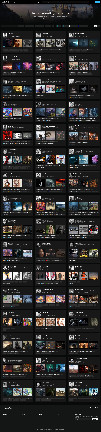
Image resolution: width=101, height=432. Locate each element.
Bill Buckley (78, 243)
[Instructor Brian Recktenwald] (5, 360)
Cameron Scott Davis (47, 289)
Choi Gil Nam (78, 335)
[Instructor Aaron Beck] (38, 35)
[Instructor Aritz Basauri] (38, 221)
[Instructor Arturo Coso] (71, 267)
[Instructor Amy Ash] (5, 35)
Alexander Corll (12, 56)
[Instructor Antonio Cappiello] (71, 35)
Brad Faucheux (79, 289)
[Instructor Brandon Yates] (71, 384)
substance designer (55, 260)
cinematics (20, 49)
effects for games (86, 49)
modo (44, 120)
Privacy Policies (59, 419)
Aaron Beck (45, 33)
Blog (21, 423)
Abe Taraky (11, 197)
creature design (24, 141)
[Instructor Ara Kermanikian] (5, 337)
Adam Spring (78, 174)
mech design (58, 49)
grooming (4, 235)
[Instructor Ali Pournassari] (38, 151)
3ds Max (65, 26)
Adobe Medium (73, 26)
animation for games (40, 165)
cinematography (13, 72)
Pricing (37, 2)
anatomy (4, 281)
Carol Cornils (45, 266)
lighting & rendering (53, 72)
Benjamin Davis (12, 289)
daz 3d (44, 376)
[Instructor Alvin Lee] (5, 104)
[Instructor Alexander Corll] (5, 58)
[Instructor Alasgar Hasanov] (38, 58)
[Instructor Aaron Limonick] (38, 104)
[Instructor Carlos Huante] (71, 314)
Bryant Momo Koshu (47, 335)
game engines (87, 375)
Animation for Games (29, 26)
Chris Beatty (78, 220)
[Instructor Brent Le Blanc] (38, 244)
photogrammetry (22, 351)
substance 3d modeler (87, 74)
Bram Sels (44, 359)
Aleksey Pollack (12, 149)
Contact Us (5, 419)
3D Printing (21, 26)
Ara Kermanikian (12, 335)
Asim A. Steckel (12, 382)
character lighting (6, 72)
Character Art (47, 26)
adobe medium (73, 74)
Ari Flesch (11, 312)
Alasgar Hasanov (46, 56)
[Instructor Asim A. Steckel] (5, 384)
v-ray (61, 214)
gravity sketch (16, 168)
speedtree (44, 143)
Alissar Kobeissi (46, 80)
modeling (25, 235)
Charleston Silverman (81, 358)
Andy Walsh (78, 197)
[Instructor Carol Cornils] (38, 267)
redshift (56, 214)
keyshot (80, 74)
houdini (72, 50)
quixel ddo (18, 143)
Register (97, 2)
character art (5, 49)
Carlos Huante (79, 312)
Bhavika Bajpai (12, 220)
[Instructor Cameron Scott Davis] (38, 291)
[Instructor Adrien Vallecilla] (38, 198)
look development (19, 235)
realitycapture (11, 353)
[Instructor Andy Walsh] (71, 198)
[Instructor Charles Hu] (38, 314)
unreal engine (84, 50)
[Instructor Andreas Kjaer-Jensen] (5, 81)
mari (94, 191)
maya (22, 50)
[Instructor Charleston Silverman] (71, 360)
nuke (14, 74)
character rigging (89, 118)
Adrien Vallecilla (46, 197)
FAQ (3, 421)
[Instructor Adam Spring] (71, 175)
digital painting (51, 49)
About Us (4, 416)
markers (20, 281)
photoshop (39, 50)
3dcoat (39, 120)
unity (43, 167)
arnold (5, 74)
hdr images (18, 95)
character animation (40, 95)
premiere (50, 191)
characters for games (12, 49)
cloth (24, 49)
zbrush (27, 50)
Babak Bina (11, 243)
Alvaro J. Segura (79, 150)
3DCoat (59, 26)
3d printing (5, 351)
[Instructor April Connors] (5, 267)
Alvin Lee (10, 103)
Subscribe (95, 419)
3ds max (5, 143)
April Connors (12, 266)
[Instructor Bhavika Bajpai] (5, 221)
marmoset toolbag (13, 376)
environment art (44, 118)
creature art (38, 398)
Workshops (13, 2)
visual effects (93, 165)
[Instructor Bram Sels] (38, 360)
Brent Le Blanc (46, 243)
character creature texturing (80, 118)
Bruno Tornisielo (46, 382)
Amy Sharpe (11, 174)
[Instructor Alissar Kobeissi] (38, 81)
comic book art (5, 118)
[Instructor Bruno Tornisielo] (38, 384)
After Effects (81, 26)
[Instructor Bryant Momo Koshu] (38, 337)
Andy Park (78, 125)
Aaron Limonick (46, 103)
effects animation (79, 49)
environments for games (87, 235)
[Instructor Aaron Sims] (38, 175)
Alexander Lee (79, 80)
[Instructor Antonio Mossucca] (71, 104)
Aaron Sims (45, 174)
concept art (46, 49)
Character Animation (39, 26)
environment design (52, 118)
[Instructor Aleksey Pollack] (5, 151)
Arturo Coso (78, 266)
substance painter (88, 120)
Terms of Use (59, 416)
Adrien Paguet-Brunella (48, 126)
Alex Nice (10, 126)
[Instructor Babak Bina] (5, 244)
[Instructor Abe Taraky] (5, 198)
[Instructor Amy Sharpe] (5, 175)
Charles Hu (45, 312)
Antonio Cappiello (80, 33)
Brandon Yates (79, 382)
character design (39, 49)
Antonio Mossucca (80, 103)
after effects (73, 237)
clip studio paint (7, 283)
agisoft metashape (74, 191)
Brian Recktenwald (13, 359)
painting (25, 281)
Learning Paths (22, 2)
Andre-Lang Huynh (80, 56)
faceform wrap (6, 50)
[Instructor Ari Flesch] (5, 314)
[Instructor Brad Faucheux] (71, 291)
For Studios (41, 421)
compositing (72, 49)
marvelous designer (15, 50)
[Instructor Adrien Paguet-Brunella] (38, 127)
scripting (78, 281)
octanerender (16, 400)
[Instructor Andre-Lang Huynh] (71, 58)
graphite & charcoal (17, 118)
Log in (92, 2)
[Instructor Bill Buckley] (71, 244)
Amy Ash (10, 33)
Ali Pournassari (46, 150)
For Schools (41, 419)
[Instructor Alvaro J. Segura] (71, 151)
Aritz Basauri (45, 220)
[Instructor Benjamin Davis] (5, 291)
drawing (11, 118)
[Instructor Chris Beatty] (71, 221)
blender (72, 97)
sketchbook (48, 237)
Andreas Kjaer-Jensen (14, 80)
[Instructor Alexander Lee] (71, 81)
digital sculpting (85, 72)
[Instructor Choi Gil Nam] (71, 337)
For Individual (41, 416)
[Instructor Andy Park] (71, 128)
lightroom (89, 191)
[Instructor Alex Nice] (5, 127)
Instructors (30, 2)
